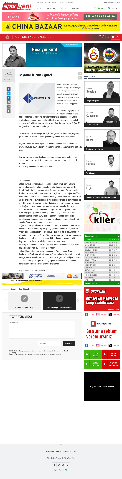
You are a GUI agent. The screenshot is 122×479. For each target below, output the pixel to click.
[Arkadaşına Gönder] (8, 102)
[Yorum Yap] (8, 111)
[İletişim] (113, 37)
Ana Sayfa (40, 2)
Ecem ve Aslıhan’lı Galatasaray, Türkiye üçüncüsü (35, 35)
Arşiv (61, 2)
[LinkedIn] (8, 98)
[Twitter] (8, 93)
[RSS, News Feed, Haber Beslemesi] (63, 465)
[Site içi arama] (117, 37)
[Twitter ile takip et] (59, 465)
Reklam (73, 451)
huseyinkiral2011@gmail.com (48, 53)
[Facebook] (8, 89)
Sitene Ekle (69, 2)
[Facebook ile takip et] (54, 465)
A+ (80, 73)
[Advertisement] (39, 409)
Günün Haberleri (51, 2)
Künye (58, 451)
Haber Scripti (59, 470)
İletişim (66, 451)
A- (80, 78)
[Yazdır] (8, 107)
